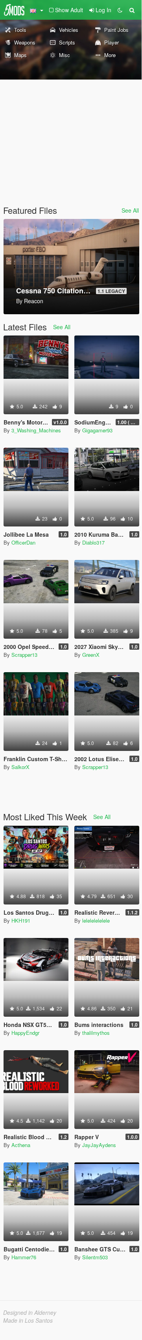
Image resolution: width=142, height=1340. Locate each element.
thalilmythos (96, 1032)
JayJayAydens (99, 1145)
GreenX (91, 654)
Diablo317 (93, 542)
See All (130, 210)
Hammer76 (23, 1257)
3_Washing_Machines (36, 430)
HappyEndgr (25, 1032)
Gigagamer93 (97, 430)
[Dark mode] (119, 10)
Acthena (20, 1145)
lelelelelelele (96, 920)
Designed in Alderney (29, 1312)
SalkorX (20, 767)
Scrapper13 (24, 654)
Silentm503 (95, 1257)
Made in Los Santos (28, 1320)
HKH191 (20, 920)
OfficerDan (23, 542)
